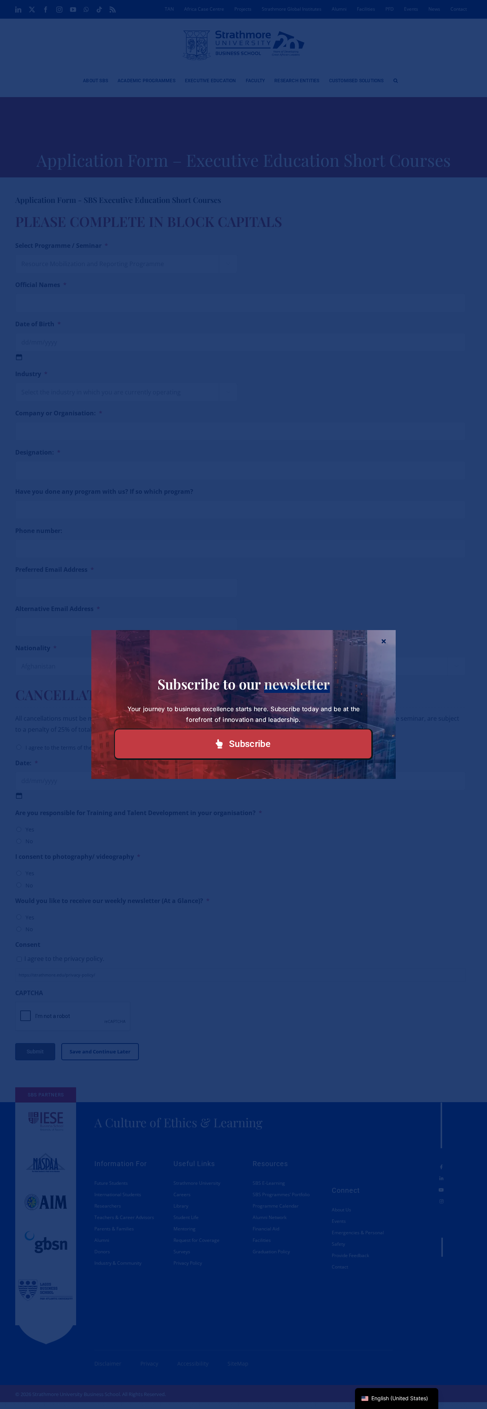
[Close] (383, 641)
